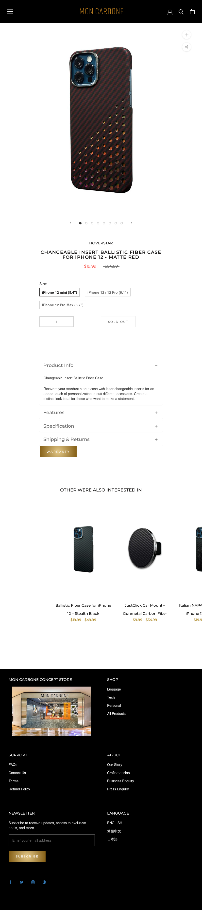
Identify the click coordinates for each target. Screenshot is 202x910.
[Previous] (70, 223)
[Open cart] (192, 11)
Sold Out (118, 322)
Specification (58, 426)
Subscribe (27, 856)
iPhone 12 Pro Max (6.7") (63, 304)
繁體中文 (114, 830)
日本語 (112, 839)
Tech (111, 697)
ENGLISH (114, 822)
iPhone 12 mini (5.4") (59, 292)
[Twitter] (21, 881)
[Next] (131, 223)
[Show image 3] (92, 223)
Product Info (58, 365)
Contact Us (17, 772)
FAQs (13, 764)
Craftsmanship (118, 772)
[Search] (181, 11)
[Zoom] (186, 34)
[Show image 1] (80, 223)
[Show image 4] (98, 223)
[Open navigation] (10, 11)
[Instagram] (33, 881)
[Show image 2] (86, 223)
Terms (13, 780)
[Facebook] (10, 881)
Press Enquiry (118, 788)
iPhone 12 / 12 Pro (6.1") (107, 292)
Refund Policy (19, 788)
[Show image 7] (116, 223)
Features (54, 412)
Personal (114, 705)
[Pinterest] (44, 881)
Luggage (114, 689)
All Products (116, 713)
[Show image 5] (104, 223)
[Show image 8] (121, 223)
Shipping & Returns (66, 439)
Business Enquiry (120, 780)
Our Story (114, 764)
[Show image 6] (110, 223)
